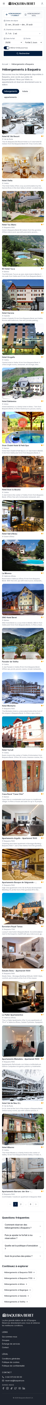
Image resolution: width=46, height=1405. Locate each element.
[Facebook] (3, 1388)
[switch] (6, 47)
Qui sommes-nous (9, 1337)
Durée (28, 38)
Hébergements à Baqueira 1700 (18, 1278)
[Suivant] (36, 1204)
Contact (5, 1347)
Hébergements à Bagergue (16, 1290)
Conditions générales (11, 1359)
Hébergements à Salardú (15, 1296)
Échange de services (11, 1344)
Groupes (5, 1340)
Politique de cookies (10, 1362)
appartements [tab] (10, 97)
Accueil (5, 64)
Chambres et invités (13, 29)
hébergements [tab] (10, 91)
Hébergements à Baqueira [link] (23, 64)
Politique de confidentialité (13, 1366)
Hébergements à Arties (14, 1284)
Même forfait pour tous (19, 48)
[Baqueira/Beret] (21, 3)
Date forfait (10, 38)
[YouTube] (19, 1388)
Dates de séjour (12, 21)
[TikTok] (11, 1388)
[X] (15, 1388)
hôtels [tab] (25, 91)
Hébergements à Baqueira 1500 (18, 1272)
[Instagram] (7, 1388)
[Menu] (4, 3)
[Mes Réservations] (42, 3)
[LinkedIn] (23, 1388)
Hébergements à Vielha (14, 1302)
